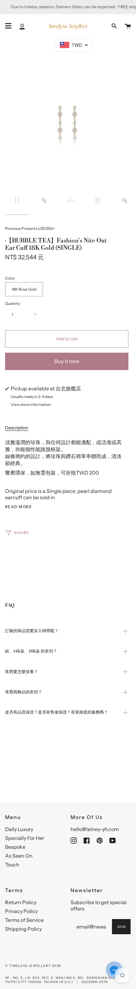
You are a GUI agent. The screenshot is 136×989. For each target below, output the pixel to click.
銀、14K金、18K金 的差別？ (31, 651)
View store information (31, 405)
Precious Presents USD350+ (30, 228)
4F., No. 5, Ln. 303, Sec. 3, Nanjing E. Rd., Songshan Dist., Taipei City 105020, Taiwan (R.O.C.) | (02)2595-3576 (62, 980)
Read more (18, 507)
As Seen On (19, 856)
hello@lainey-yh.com (95, 829)
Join (121, 927)
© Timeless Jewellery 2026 (33, 966)
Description (16, 428)
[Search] (114, 26)
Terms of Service (24, 920)
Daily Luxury (19, 829)
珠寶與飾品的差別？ (23, 692)
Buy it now (66, 361)
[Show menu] (8, 26)
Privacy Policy (21, 911)
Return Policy (20, 902)
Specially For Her (24, 838)
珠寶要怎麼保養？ (21, 671)
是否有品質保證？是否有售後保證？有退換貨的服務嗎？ (56, 712)
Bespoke (15, 847)
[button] (114, 970)
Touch (12, 864)
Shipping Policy (23, 929)
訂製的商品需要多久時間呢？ (32, 630)
